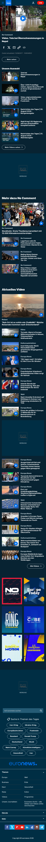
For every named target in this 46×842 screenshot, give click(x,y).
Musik (31, 742)
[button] (13, 147)
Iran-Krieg (14, 725)
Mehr (4, 819)
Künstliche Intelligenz (31, 748)
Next (4, 787)
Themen (5, 772)
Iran (31, 753)
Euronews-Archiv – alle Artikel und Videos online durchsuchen (33, 804)
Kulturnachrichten (28, 343)
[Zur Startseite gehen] (8, 3)
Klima (23, 329)
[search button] (41, 710)
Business (5, 782)
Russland (14, 736)
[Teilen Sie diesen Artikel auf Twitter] (9, 47)
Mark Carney (11, 748)
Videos (4, 797)
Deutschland (17, 742)
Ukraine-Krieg (30, 725)
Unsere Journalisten (9, 802)
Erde (26, 782)
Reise (4, 792)
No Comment (7, 228)
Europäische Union (15, 731)
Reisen (5, 319)
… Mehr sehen (10, 59)
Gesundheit (18, 753)
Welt (23, 394)
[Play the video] (23, 18)
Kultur (26, 792)
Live (40, 3)
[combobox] (23, 710)
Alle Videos (34, 566)
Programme (28, 797)
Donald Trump (30, 736)
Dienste (5, 813)
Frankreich (34, 731)
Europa (4, 777)
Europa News (26, 356)
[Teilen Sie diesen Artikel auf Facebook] (4, 47)
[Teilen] (14, 47)
